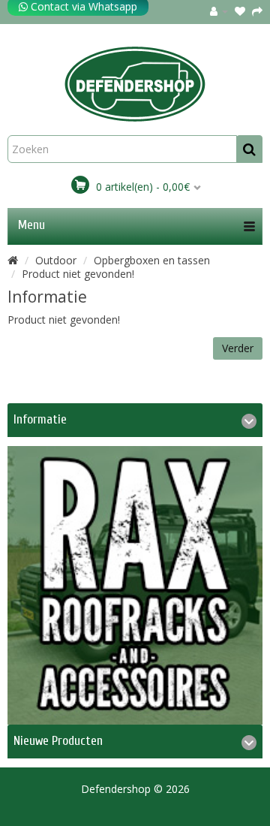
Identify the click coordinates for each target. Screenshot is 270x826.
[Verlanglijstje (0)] (240, 11)
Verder (238, 348)
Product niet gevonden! (78, 274)
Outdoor (55, 260)
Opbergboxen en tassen (152, 260)
